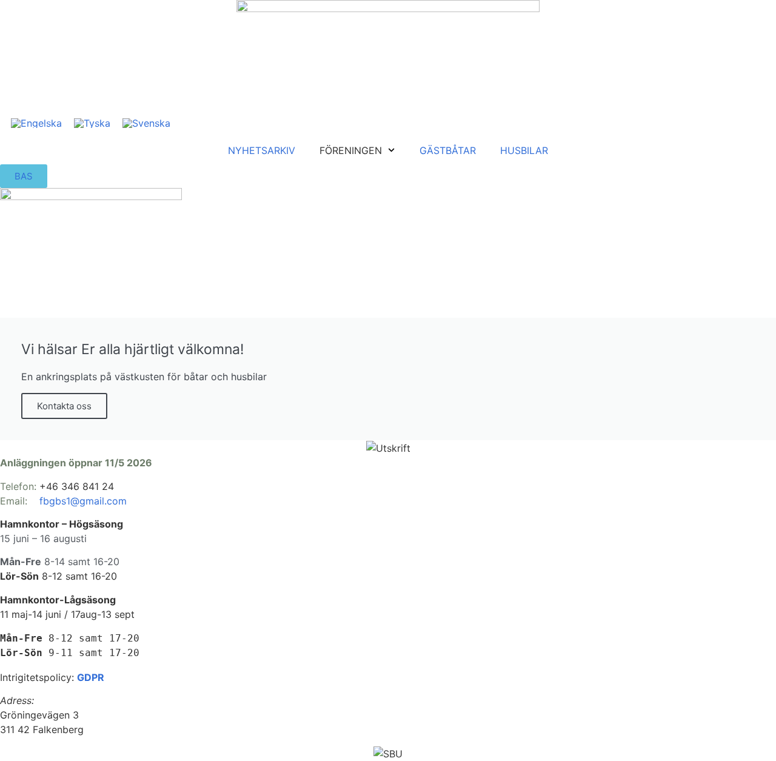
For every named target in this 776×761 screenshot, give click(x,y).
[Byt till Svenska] (146, 123)
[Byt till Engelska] (36, 123)
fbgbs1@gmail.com (83, 501)
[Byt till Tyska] (92, 123)
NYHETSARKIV (261, 150)
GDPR (90, 677)
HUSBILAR (524, 150)
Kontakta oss (64, 406)
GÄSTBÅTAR (448, 150)
